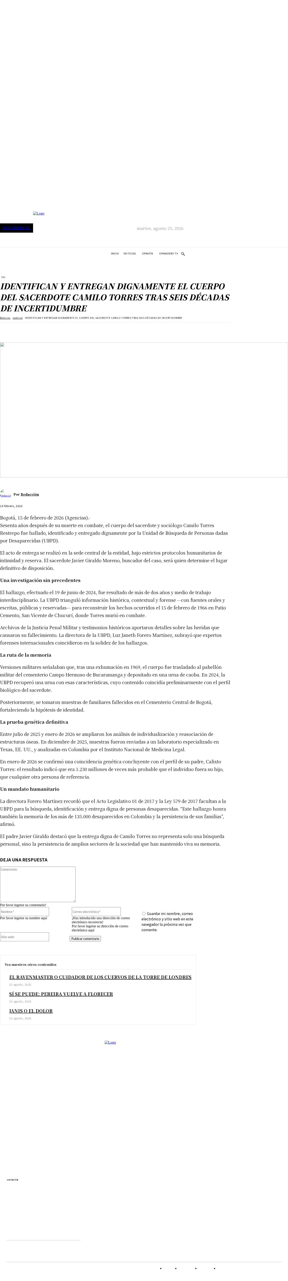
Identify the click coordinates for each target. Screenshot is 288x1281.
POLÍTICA (23, 1128)
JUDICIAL (23, 1122)
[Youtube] (63, 1234)
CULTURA (23, 1155)
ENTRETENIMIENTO (31, 1116)
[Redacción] (7, 494)
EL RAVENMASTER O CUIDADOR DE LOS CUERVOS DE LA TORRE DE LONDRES (100, 977)
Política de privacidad (32, 1244)
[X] (23, 329)
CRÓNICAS (24, 1149)
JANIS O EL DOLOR (31, 1010)
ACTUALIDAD (25, 1143)
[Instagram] (35, 1234)
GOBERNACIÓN (27, 1202)
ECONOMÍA (24, 1110)
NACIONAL (24, 1214)
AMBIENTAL (25, 1099)
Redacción (30, 494)
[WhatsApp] (56, 329)
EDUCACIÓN (25, 1185)
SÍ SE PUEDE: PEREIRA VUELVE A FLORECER (61, 994)
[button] (183, 254)
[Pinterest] (39, 329)
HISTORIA (23, 1208)
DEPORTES (24, 1104)
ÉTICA (20, 1197)
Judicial (18, 317)
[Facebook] (7, 329)
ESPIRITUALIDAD (28, 1191)
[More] (72, 329)
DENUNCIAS (25, 1161)
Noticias (5, 317)
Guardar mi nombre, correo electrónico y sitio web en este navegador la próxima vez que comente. (167, 921)
